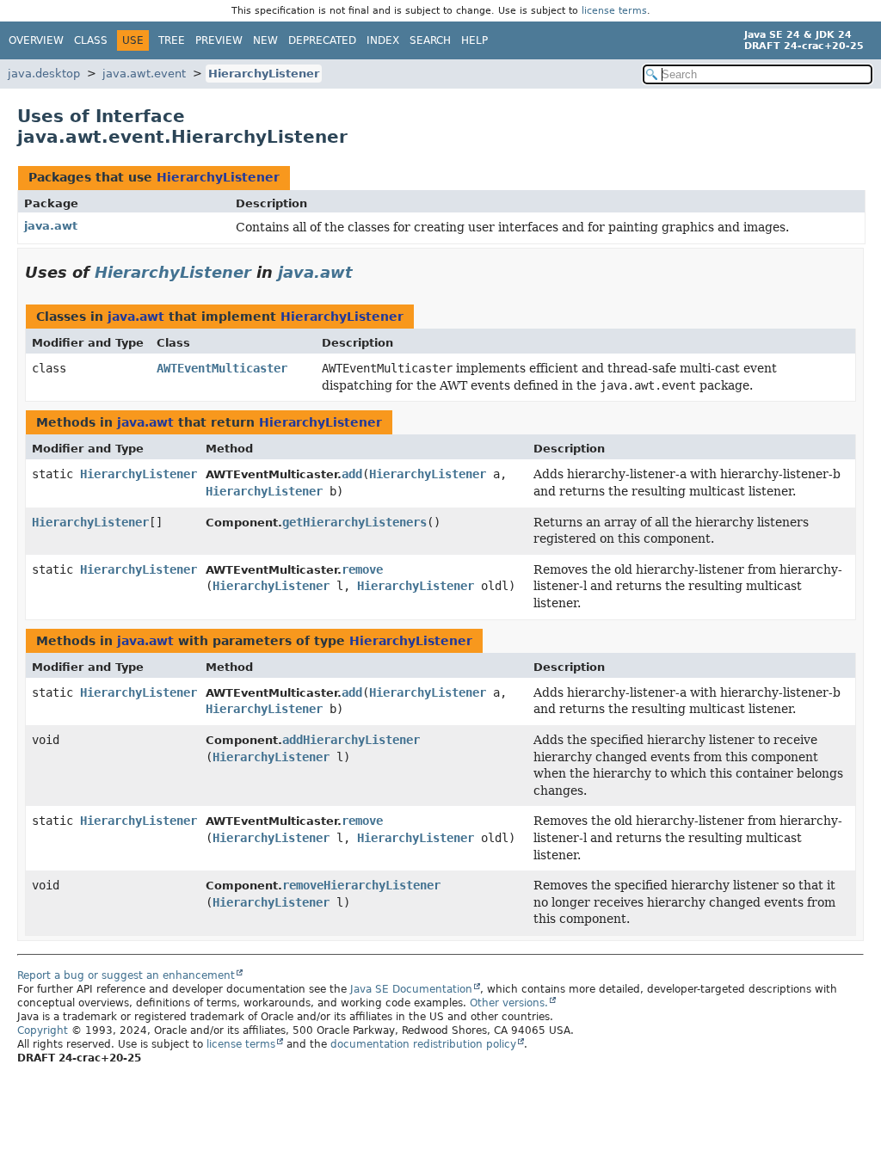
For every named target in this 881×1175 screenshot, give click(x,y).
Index (383, 40)
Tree (171, 40)
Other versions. (509, 1003)
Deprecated (322, 40)
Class (91, 40)
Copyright (42, 1030)
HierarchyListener (263, 73)
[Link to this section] (365, 272)
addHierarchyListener (351, 740)
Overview (36, 40)
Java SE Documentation (411, 989)
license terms (614, 10)
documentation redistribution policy (423, 1044)
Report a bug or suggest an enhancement (126, 975)
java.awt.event (144, 73)
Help (474, 40)
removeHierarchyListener (361, 885)
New (265, 40)
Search (430, 40)
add (352, 474)
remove (362, 569)
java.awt (50, 225)
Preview (219, 40)
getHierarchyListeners (354, 522)
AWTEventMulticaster (222, 368)
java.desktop (44, 73)
